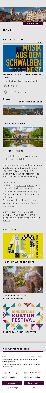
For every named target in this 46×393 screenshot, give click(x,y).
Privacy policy (30, 356)
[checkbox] (4, 373)
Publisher (40, 356)
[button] (6, 356)
